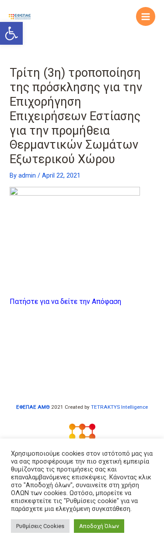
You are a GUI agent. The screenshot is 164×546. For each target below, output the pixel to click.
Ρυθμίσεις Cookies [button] (40, 526)
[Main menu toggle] (145, 16)
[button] (11, 33)
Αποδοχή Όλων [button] (99, 526)
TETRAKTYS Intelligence (119, 407)
